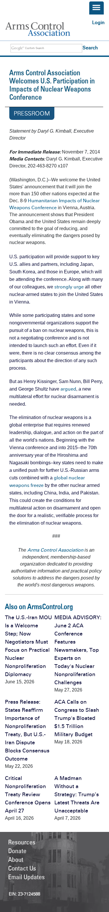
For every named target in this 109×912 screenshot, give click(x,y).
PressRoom (32, 113)
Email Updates (26, 877)
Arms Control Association (55, 550)
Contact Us (22, 868)
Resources (21, 842)
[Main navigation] (96, 8)
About (15, 859)
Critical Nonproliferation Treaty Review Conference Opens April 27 (28, 794)
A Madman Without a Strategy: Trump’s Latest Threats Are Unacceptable (76, 794)
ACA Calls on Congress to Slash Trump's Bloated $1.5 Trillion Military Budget (76, 718)
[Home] (43, 29)
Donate (17, 851)
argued (68, 389)
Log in (98, 22)
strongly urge (69, 287)
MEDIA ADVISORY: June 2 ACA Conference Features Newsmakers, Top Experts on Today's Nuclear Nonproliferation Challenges (77, 650)
